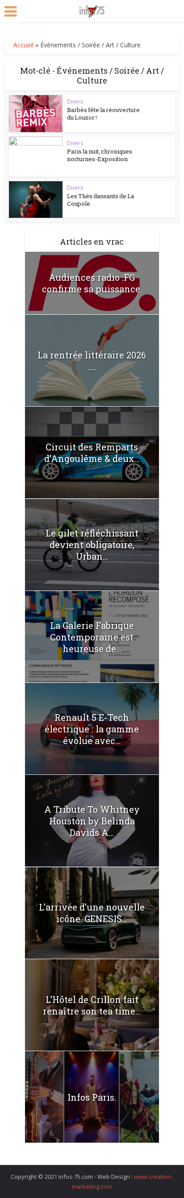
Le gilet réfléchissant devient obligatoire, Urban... (92, 544)
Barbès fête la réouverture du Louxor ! (103, 113)
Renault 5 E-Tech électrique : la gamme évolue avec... (92, 728)
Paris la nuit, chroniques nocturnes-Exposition (99, 155)
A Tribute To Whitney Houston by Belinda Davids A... (92, 820)
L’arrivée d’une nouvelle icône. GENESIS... (92, 912)
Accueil (23, 45)
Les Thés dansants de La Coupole (100, 200)
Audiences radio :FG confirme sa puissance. (92, 283)
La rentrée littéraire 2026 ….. (92, 360)
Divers (75, 101)
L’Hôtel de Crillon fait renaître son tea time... (92, 1005)
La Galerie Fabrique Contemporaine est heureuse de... (92, 637)
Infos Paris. (91, 1097)
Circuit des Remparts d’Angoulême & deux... (92, 452)
